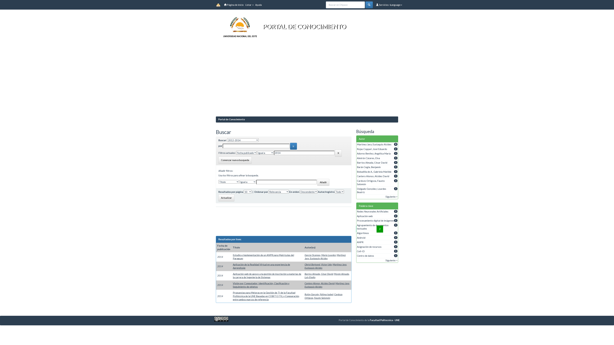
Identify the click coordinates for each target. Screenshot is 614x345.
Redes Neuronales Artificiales (372, 211)
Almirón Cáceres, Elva (368, 158)
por (220, 145)
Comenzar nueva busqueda (235, 160)
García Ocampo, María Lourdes (320, 255)
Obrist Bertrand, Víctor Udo (318, 264)
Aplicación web (365, 216)
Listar (248, 4)
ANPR (360, 242)
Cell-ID (361, 251)
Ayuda (258, 4)
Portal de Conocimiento (231, 119)
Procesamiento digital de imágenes (375, 220)
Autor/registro (326, 191)
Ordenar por (261, 191)
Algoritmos (363, 233)
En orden (294, 191)
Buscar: (222, 140)
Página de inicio (235, 4)
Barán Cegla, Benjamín (369, 167)
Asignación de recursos (369, 246)
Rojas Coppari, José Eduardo (372, 149)
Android (361, 237)
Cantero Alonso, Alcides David (320, 283)
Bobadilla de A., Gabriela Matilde (374, 171)
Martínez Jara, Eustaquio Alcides (374, 144)
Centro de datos (365, 255)
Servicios (383, 4)
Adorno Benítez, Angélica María (374, 153)
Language (395, 4)
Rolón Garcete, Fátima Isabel (319, 294)
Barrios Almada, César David (319, 273)
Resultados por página (230, 191)
